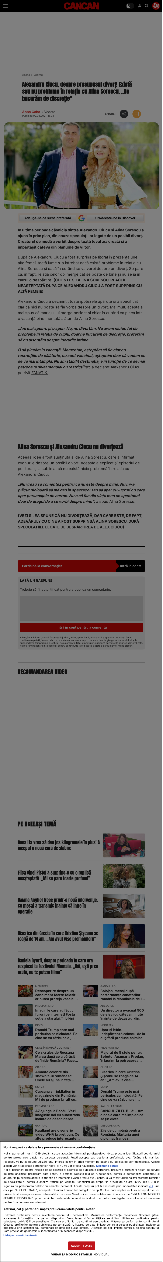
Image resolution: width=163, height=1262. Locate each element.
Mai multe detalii (107, 1165)
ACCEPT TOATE (81, 1245)
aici (151, 1186)
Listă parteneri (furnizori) (20, 1235)
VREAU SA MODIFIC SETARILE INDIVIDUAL (80, 1254)
